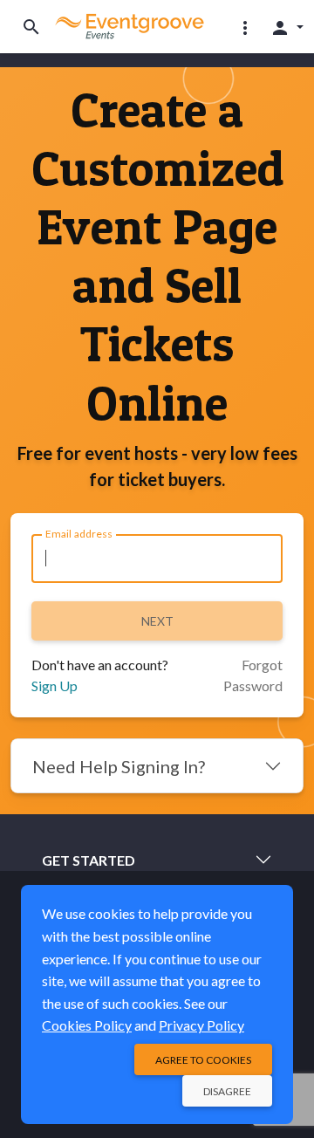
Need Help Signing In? (118, 766)
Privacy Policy (201, 1025)
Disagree (227, 1091)
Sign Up (54, 685)
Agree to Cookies (203, 1059)
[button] (245, 27)
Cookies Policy (87, 1025)
